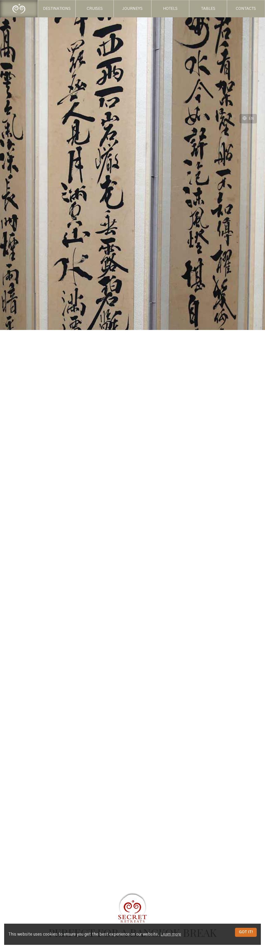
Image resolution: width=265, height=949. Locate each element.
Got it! (246, 932)
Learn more (170, 934)
